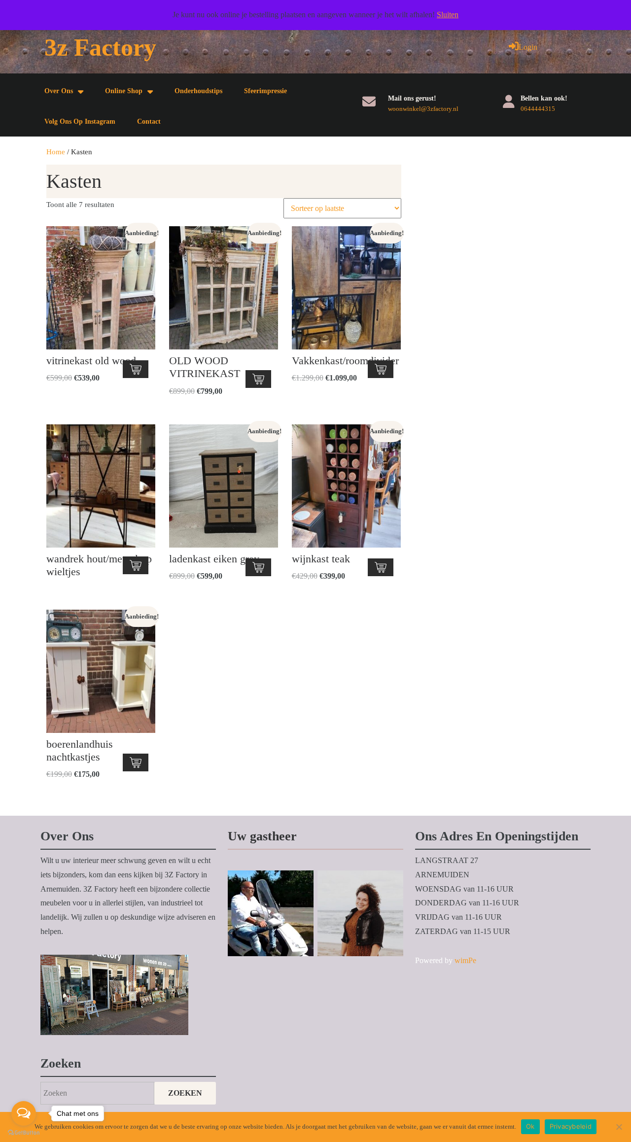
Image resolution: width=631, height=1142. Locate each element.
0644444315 (538, 108)
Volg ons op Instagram (79, 121)
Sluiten (447, 14)
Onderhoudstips (198, 91)
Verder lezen (135, 565)
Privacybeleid (571, 1126)
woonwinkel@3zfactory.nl (423, 108)
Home (55, 152)
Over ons (58, 91)
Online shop (123, 91)
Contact (149, 121)
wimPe (465, 960)
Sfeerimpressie (265, 91)
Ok (530, 1126)
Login (528, 47)
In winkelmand (135, 369)
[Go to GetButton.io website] (23, 1132)
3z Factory (100, 47)
